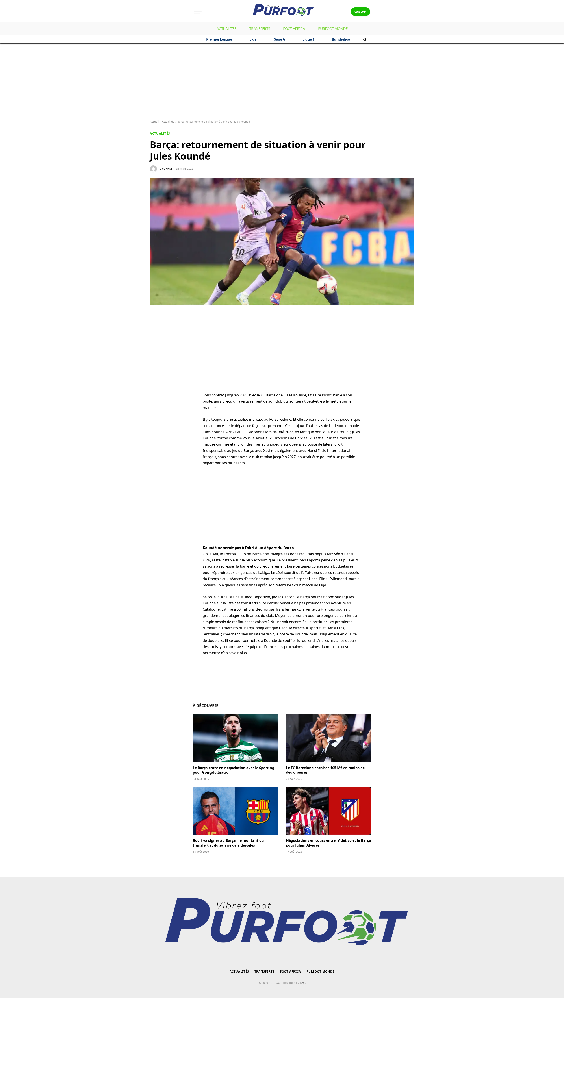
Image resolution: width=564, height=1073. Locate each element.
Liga (252, 39)
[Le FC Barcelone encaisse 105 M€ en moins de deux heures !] (328, 738)
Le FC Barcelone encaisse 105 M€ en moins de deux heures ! (325, 770)
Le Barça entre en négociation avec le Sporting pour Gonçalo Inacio (233, 770)
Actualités (226, 28)
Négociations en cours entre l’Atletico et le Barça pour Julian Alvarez (328, 843)
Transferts (259, 28)
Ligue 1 (308, 39)
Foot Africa (294, 28)
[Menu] (198, 11)
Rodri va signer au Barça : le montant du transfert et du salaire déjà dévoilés (228, 843)
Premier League (219, 39)
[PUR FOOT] (282, 11)
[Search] (364, 39)
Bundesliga (341, 39)
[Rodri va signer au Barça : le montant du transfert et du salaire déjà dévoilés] (235, 811)
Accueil (154, 122)
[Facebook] (157, 336)
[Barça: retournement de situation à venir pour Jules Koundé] (282, 241)
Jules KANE (166, 168)
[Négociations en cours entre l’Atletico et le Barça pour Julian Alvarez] (328, 811)
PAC (302, 983)
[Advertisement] (282, 82)
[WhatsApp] (157, 326)
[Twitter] (157, 347)
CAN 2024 (360, 11)
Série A (279, 39)
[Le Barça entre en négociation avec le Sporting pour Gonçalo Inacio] (235, 738)
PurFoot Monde (332, 28)
